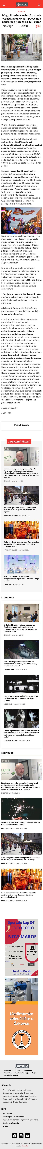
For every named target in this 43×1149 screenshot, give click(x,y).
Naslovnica (8, 1070)
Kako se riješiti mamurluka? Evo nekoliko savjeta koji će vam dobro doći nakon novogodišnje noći (21, 544)
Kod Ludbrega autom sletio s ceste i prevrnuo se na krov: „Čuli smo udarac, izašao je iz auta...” (20, 664)
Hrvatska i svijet (10, 515)
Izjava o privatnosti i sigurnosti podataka (20, 1120)
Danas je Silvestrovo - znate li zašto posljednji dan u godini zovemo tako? (20, 823)
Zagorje (7, 481)
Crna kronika (9, 669)
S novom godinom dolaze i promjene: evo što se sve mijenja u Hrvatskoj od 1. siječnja (20, 510)
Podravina (8, 1073)
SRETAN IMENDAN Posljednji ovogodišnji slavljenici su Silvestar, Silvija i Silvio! (21, 579)
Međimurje (8, 704)
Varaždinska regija (22, 1073)
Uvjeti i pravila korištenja (13, 1117)
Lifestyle (7, 584)
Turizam (21, 11)
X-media (25, 1146)
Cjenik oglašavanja (11, 1123)
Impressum (7, 1113)
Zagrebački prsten (11, 1075)
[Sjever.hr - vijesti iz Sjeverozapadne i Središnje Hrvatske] (21, 4)
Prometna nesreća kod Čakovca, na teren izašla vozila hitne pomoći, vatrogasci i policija (21, 698)
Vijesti (18, 1070)
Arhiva (5, 1126)
